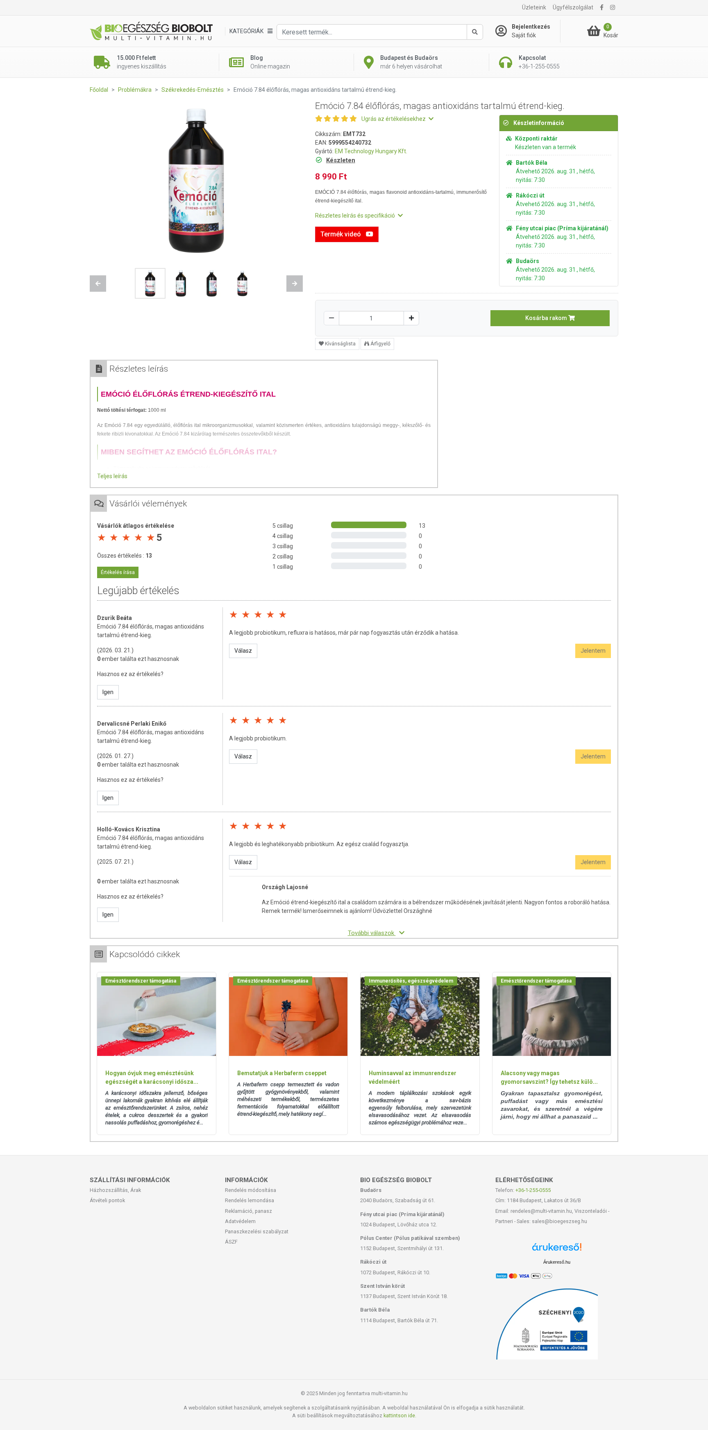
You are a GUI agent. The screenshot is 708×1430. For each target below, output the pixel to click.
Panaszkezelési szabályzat (256, 1231)
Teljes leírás (112, 476)
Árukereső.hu (556, 1262)
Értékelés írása (118, 572)
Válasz (243, 650)
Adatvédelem (240, 1221)
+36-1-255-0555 (533, 1190)
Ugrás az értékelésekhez (394, 119)
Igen (107, 692)
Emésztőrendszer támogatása (140, 981)
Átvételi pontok (107, 1200)
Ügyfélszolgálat (573, 7)
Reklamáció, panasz (248, 1211)
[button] (98, 283)
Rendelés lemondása (249, 1200)
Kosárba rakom (546, 318)
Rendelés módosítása (250, 1190)
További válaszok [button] (372, 933)
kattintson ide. (400, 1415)
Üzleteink (534, 7)
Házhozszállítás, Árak (115, 1190)
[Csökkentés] (331, 318)
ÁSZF (231, 1242)
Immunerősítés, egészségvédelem (411, 981)
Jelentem (593, 650)
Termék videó (341, 234)
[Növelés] (411, 318)
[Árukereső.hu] (556, 1250)
